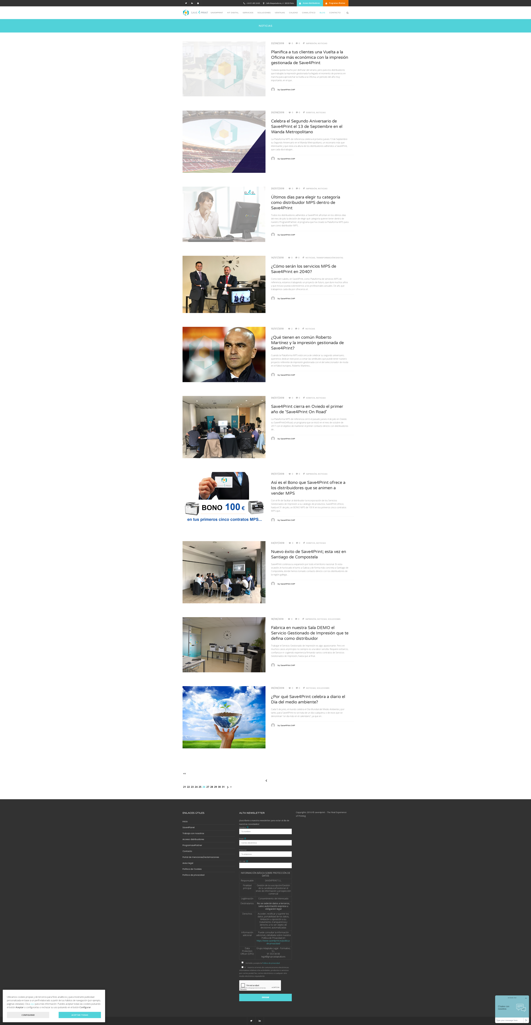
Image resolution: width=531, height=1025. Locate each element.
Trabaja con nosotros (193, 833)
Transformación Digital (329, 257)
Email (242, 838)
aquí (32, 1003)
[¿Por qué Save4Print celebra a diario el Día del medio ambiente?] (224, 717)
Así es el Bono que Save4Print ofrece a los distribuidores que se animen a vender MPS (308, 488)
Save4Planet (189, 827)
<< (184, 773)
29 (215, 786)
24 (196, 786)
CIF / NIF (243, 861)
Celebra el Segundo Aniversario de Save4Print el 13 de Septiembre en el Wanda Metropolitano (306, 127)
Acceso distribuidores (193, 839)
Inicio (185, 821)
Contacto (187, 851)
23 (192, 786)
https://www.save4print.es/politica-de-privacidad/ (273, 942)
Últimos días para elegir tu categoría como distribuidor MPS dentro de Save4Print (305, 203)
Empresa (242, 850)
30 (219, 786)
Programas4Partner (192, 845)
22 (188, 786)
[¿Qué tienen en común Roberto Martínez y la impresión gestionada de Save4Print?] (224, 354)
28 (211, 786)
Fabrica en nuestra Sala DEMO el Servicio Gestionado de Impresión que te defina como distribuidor (309, 633)
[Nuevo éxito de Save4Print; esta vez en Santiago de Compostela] (224, 572)
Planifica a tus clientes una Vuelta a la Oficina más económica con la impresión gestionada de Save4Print (309, 57)
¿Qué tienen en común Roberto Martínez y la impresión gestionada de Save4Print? (307, 343)
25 (200, 786)
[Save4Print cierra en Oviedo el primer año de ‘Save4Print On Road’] (224, 426)
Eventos (310, 112)
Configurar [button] (28, 1015)
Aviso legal (188, 863)
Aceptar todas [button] (79, 1015)
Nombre (244, 827)
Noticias (322, 43)
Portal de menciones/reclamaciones (201, 857)
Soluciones (334, 619)
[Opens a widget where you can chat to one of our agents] (512, 1009)
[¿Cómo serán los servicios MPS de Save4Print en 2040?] (224, 284)
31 (223, 786)
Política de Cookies (192, 869)
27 (207, 786)
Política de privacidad (193, 875)
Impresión (311, 43)
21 (184, 786)
